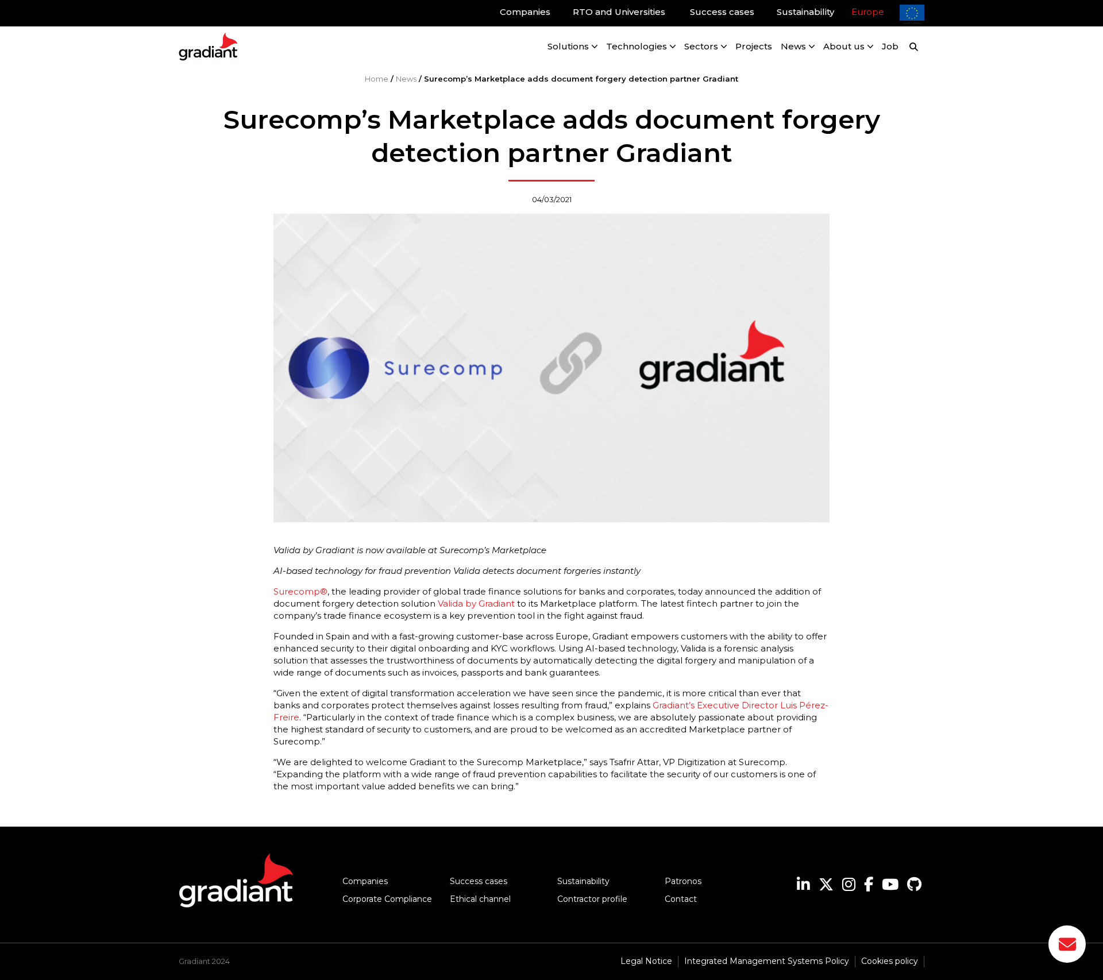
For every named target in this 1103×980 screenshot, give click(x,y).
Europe (867, 11)
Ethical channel (480, 899)
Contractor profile (592, 899)
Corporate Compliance (387, 899)
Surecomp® (300, 591)
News (406, 78)
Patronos (683, 881)
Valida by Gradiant (476, 603)
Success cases (478, 881)
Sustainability (583, 881)
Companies (365, 881)
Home (376, 78)
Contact (681, 899)
